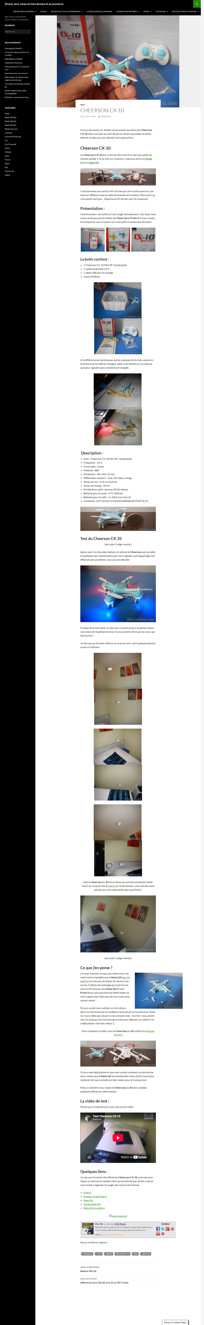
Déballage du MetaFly (14, 59)
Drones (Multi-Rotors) (23, 11)
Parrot (7, 159)
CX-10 (99, 1254)
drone (109, 1254)
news (7, 156)
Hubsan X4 (95, 1019)
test (82, 105)
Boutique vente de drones (184, 11)
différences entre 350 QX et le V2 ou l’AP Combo (104, 1281)
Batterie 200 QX (90, 1269)
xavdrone (105, 116)
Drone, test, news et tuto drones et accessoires (34, 4)
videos (7, 175)
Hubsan (8, 152)
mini (136, 1254)
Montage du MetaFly (13, 48)
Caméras (8, 133)
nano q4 (146, 1254)
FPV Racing (161, 11)
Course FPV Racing (13, 136)
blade (7, 113)
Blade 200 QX (10, 121)
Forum (43, 11)
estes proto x (122, 1254)
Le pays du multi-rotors (114, 1235)
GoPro (112, 885)
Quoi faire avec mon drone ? (16, 73)
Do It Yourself (10, 144)
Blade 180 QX (10, 117)
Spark (7, 163)
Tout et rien (9, 171)
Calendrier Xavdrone (13, 63)
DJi (6, 140)
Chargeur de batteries (126, 11)
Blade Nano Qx (11, 129)
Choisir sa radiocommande (99, 11)
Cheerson (87, 1254)
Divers (146, 11)
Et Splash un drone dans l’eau (17, 97)
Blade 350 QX (10, 125)
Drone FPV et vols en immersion (65, 11)
